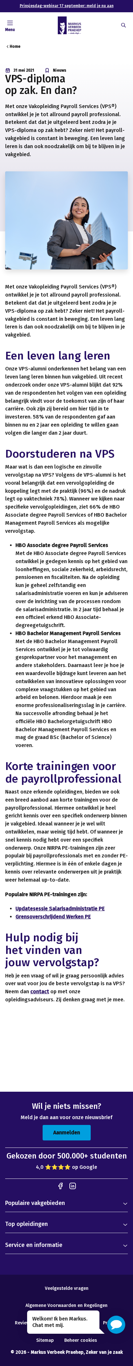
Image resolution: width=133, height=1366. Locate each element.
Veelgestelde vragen (66, 1288)
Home (15, 46)
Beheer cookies (80, 1340)
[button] (116, 1325)
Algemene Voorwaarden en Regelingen (66, 1305)
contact (39, 991)
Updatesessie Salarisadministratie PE (60, 909)
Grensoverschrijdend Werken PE (53, 917)
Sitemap (45, 1340)
